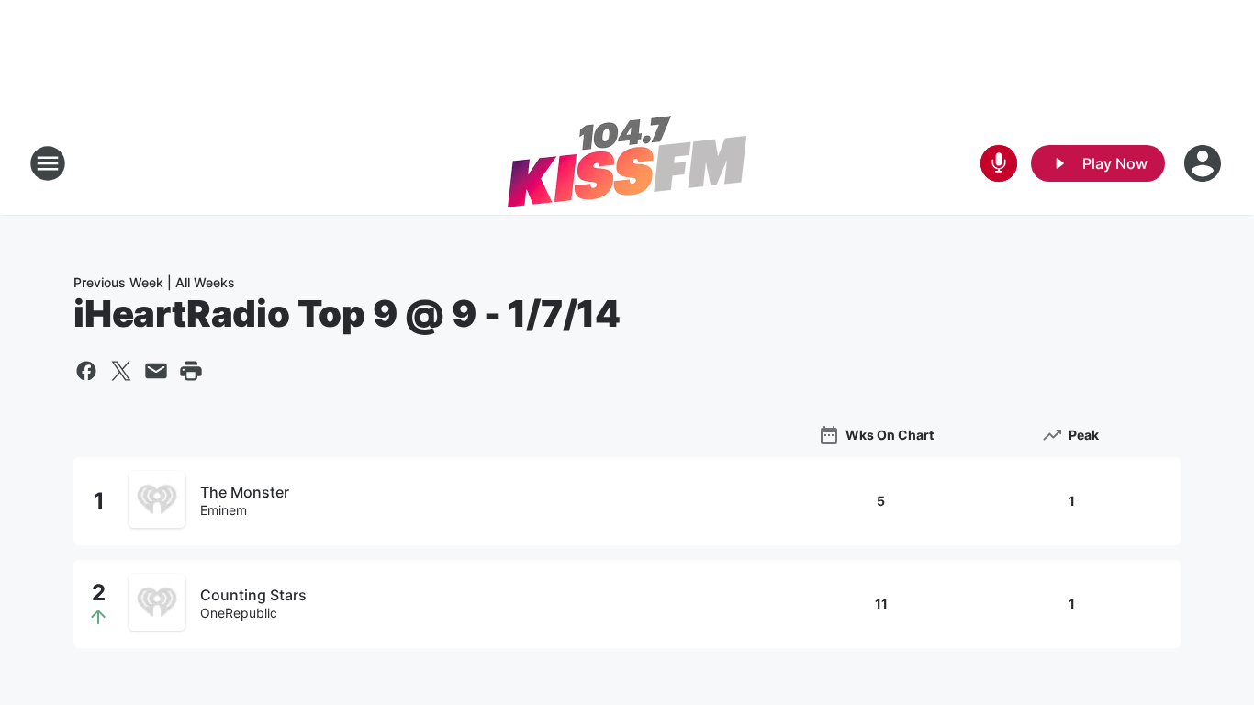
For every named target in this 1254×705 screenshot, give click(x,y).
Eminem (223, 510)
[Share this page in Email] (156, 371)
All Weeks (205, 282)
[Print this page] (191, 371)
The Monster (244, 492)
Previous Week (118, 282)
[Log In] (1204, 163)
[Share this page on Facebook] (86, 371)
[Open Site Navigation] (47, 163)
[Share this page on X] (121, 371)
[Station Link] (627, 163)
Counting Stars (253, 595)
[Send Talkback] (998, 163)
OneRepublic (238, 613)
